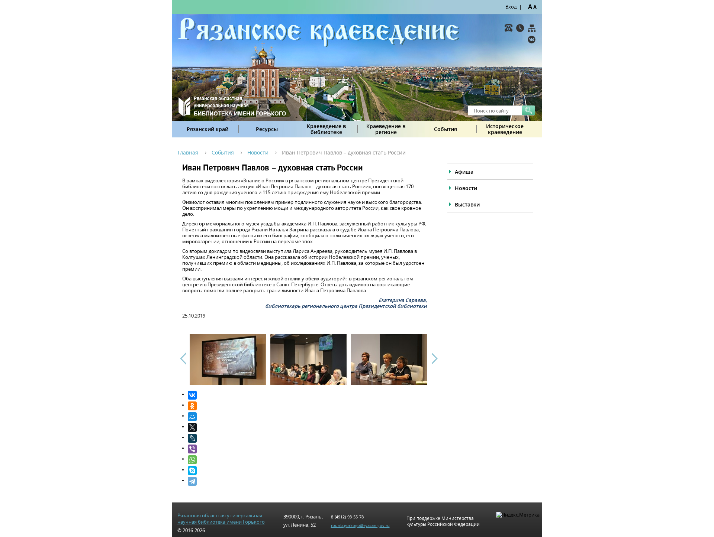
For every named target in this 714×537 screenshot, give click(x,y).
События (445, 129)
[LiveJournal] (307, 438)
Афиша (464, 171)
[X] (307, 427)
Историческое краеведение (505, 129)
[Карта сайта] (532, 28)
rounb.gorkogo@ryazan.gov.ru (360, 525)
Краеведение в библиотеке (326, 129)
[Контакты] (508, 28)
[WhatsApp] (307, 459)
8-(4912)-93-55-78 (347, 517)
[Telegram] (307, 481)
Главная (188, 152)
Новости (257, 152)
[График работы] (520, 28)
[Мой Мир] (307, 416)
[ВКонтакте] (532, 39)
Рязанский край (207, 129)
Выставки (467, 204)
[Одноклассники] (307, 405)
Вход (511, 6)
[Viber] (307, 449)
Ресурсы (267, 129)
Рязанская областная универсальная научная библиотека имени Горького (221, 518)
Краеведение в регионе (385, 129)
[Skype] (307, 470)
